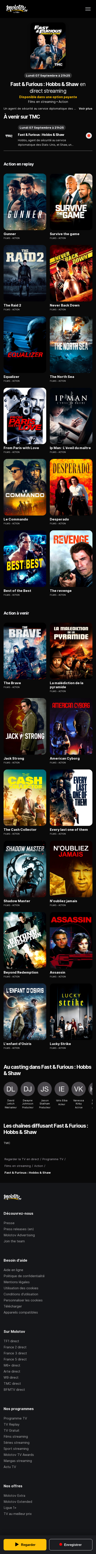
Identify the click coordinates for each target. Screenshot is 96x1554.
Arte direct (12, 1371)
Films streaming (16, 1436)
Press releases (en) (19, 1229)
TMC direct (12, 1383)
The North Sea (62, 377)
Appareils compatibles (21, 1312)
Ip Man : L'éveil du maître (70, 448)
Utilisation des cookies (21, 1288)
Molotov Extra (14, 1495)
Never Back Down (64, 305)
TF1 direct (11, 1341)
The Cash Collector (20, 830)
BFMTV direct (14, 1389)
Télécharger (13, 1306)
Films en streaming (42, 102)
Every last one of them (69, 830)
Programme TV (15, 1418)
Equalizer (11, 377)
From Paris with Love (21, 448)
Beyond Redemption (21, 972)
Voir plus (85, 108)
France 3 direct (15, 1353)
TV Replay (11, 1424)
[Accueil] (16, 8)
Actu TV (10, 1467)
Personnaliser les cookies (23, 1300)
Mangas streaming (18, 1461)
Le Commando (16, 519)
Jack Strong (14, 758)
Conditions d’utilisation (21, 1294)
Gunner (10, 234)
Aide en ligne (13, 1270)
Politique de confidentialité (24, 1276)
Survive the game (64, 234)
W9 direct (11, 1377)
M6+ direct (12, 1365)
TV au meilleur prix (18, 1514)
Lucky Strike (60, 1044)
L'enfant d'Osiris (17, 1044)
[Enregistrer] (88, 136)
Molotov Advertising (19, 1235)
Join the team (14, 1241)
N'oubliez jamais (63, 901)
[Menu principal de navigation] (88, 9)
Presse (9, 1223)
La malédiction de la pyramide (66, 685)
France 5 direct (15, 1359)
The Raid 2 (12, 305)
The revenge (61, 591)
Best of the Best (17, 591)
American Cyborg (65, 758)
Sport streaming (16, 1448)
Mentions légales (17, 1282)
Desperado (59, 519)
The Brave (12, 683)
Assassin (57, 972)
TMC (7, 1143)
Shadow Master (17, 901)
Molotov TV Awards (19, 1455)
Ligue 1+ (10, 1508)
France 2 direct (15, 1347)
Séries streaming (16, 1442)
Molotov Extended (18, 1501)
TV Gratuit (11, 1430)
